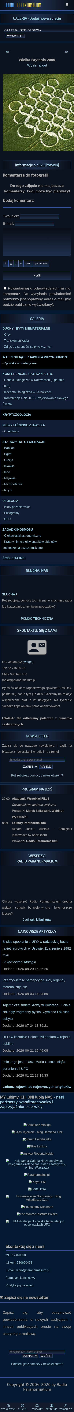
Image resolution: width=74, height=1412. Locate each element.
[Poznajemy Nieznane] (37, 1207)
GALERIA (20, 18)
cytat (28, 263)
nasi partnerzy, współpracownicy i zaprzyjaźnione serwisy (32, 1102)
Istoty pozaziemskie (17, 507)
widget (28, 661)
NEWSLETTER (37, 736)
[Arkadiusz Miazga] (37, 1125)
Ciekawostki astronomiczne (22, 535)
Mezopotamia (13, 484)
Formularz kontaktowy (20, 1277)
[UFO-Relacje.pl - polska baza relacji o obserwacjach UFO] (37, 1224)
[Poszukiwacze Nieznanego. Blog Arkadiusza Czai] (37, 1198)
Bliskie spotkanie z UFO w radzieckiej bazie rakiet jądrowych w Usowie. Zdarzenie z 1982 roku (36, 948)
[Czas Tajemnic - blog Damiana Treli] (37, 1132)
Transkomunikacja (16, 340)
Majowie (10, 478)
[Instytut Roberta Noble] (37, 1153)
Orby (7, 334)
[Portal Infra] (37, 1189)
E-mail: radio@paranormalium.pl (27, 1270)
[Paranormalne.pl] (37, 1175)
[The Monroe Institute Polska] (37, 1214)
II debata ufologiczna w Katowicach (28, 392)
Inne (7, 472)
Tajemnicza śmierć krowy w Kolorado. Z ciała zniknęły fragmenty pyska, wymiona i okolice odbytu (36, 1012)
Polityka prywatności (19, 1285)
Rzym (8, 490)
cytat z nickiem (40, 263)
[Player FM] (37, 1182)
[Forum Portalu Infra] (37, 1139)
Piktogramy (11, 513)
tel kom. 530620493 (19, 1262)
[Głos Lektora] (37, 1146)
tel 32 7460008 (16, 1255)
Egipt (7, 454)
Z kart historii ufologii (19, 962)
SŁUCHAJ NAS (37, 570)
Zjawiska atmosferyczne (20, 363)
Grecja (8, 460)
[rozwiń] (52, 165)
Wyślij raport (37, 65)
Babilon (9, 448)
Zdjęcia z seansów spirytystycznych (28, 346)
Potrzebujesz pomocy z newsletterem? (37, 775)
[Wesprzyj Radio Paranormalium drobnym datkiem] (37, 889)
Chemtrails (11, 431)
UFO (7, 519)
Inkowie (9, 466)
